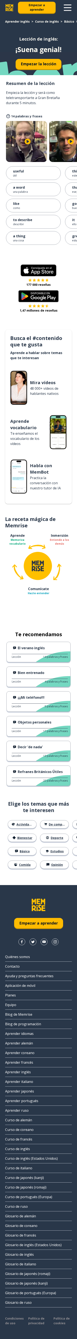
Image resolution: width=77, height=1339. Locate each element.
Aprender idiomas (19, 1033)
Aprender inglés (17, 21)
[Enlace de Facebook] (21, 941)
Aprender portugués (21, 1100)
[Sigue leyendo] (67, 8)
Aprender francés (19, 1062)
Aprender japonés (19, 1091)
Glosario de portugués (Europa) (30, 1293)
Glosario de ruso (18, 1302)
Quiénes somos (17, 956)
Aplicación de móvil (20, 985)
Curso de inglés (47, 21)
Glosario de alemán (20, 1216)
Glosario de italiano (20, 1264)
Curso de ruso (16, 1206)
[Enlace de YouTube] (44, 941)
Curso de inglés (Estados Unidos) (31, 1158)
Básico (69, 21)
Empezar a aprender (37, 7)
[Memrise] (9, 8)
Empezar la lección (38, 63)
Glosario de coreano (21, 1225)
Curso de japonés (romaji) (25, 1187)
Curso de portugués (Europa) (28, 1197)
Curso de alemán (18, 1120)
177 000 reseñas (38, 285)
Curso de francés (18, 1139)
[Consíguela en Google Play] (38, 296)
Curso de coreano (19, 1129)
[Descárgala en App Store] (38, 270)
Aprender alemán (19, 1043)
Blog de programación (23, 1024)
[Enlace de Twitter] (33, 941)
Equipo (10, 1004)
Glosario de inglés (19, 1254)
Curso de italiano (18, 1168)
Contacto (12, 966)
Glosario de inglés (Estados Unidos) (33, 1245)
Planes (10, 995)
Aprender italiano (19, 1081)
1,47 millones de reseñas (39, 310)
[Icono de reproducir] (27, 141)
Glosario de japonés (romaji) (27, 1273)
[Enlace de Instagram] (55, 941)
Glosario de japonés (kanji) (26, 1283)
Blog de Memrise (18, 1014)
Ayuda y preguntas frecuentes (29, 976)
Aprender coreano (19, 1052)
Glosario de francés (20, 1235)
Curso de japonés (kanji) (24, 1177)
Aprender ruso (17, 1110)
